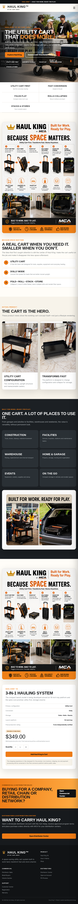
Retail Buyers (6, 875)
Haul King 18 (44, 855)
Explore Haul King (14, 55)
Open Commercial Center (64, 793)
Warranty (5, 893)
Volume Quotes (7, 878)
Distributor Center (46, 872)
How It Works (45, 858)
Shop (42, 861)
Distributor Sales (7, 872)
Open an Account (46, 875)
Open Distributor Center (39, 836)
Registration (6, 890)
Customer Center (7, 887)
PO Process (44, 878)
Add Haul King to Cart (39, 754)
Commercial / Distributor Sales (40, 55)
